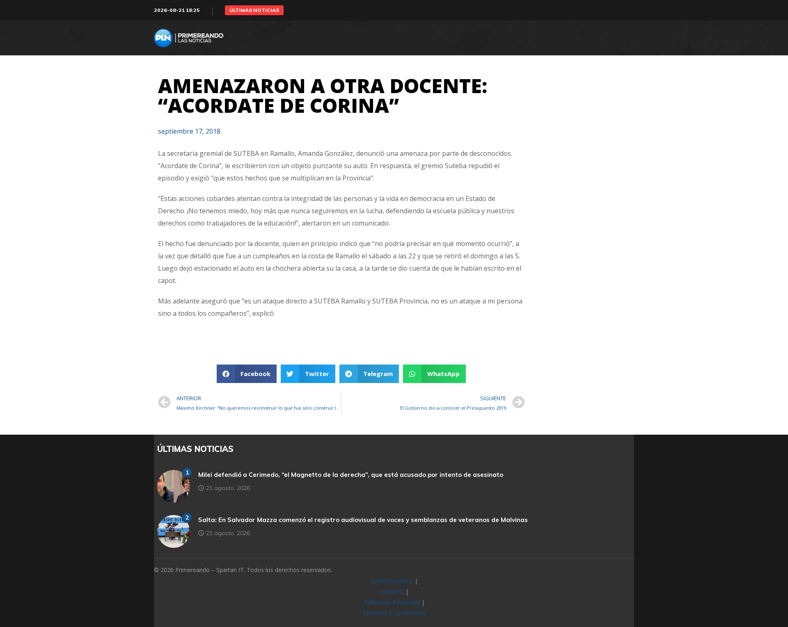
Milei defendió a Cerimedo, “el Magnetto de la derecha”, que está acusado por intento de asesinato (350, 475)
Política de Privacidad (392, 602)
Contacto (391, 591)
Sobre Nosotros (391, 581)
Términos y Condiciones (394, 613)
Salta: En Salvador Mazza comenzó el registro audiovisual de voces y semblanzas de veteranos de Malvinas (363, 520)
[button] (254, 10)
